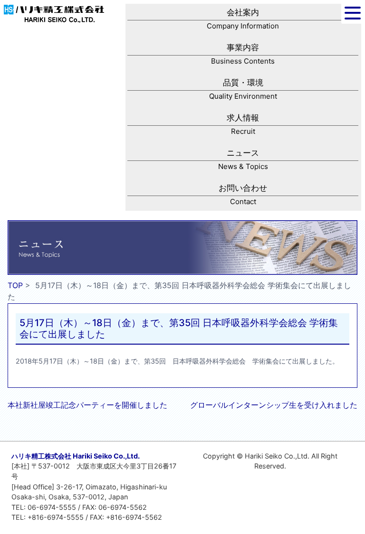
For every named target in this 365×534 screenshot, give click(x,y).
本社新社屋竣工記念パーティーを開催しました (87, 405)
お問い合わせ (243, 194)
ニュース (243, 159)
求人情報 (243, 124)
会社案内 (243, 19)
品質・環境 (243, 89)
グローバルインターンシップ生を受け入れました (273, 405)
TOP (15, 285)
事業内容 (243, 54)
